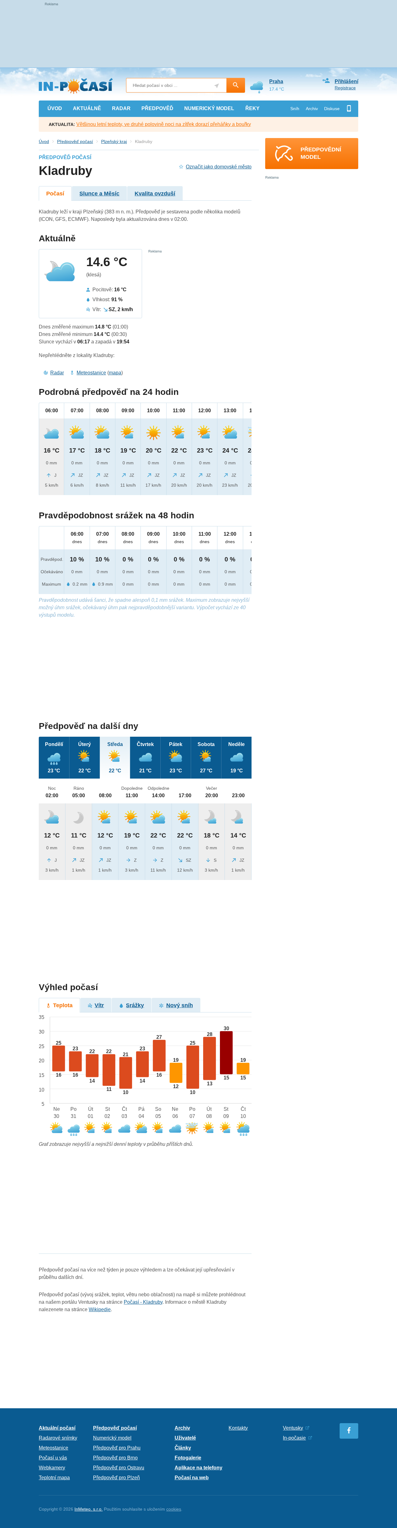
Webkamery (52, 1467)
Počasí (55, 193)
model (209, 108)
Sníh (294, 108)
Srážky (135, 1005)
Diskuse (332, 108)
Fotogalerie (188, 1457)
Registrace (345, 87)
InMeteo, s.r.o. (88, 1509)
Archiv (312, 108)
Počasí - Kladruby (143, 1302)
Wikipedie (100, 1309)
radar (121, 108)
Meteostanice (91, 372)
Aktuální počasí (57, 1428)
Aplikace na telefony (198, 1467)
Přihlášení (346, 81)
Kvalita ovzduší (155, 193)
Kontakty (238, 1428)
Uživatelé (185, 1438)
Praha (276, 81)
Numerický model (112, 1438)
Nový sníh (179, 1005)
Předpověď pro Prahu (117, 1447)
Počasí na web (192, 1477)
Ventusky (293, 1428)
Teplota (63, 1005)
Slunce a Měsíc (99, 193)
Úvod (44, 141)
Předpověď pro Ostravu (118, 1467)
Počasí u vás (53, 1457)
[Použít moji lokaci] (216, 85)
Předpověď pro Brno (115, 1457)
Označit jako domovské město (219, 166)
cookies (173, 1509)
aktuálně (87, 108)
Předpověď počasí (75, 141)
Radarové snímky (58, 1438)
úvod (54, 108)
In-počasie (294, 1438)
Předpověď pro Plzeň (116, 1477)
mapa (115, 372)
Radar (57, 372)
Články (183, 1447)
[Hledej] (235, 85)
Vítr (99, 1005)
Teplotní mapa (54, 1477)
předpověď (157, 108)
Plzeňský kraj (114, 141)
